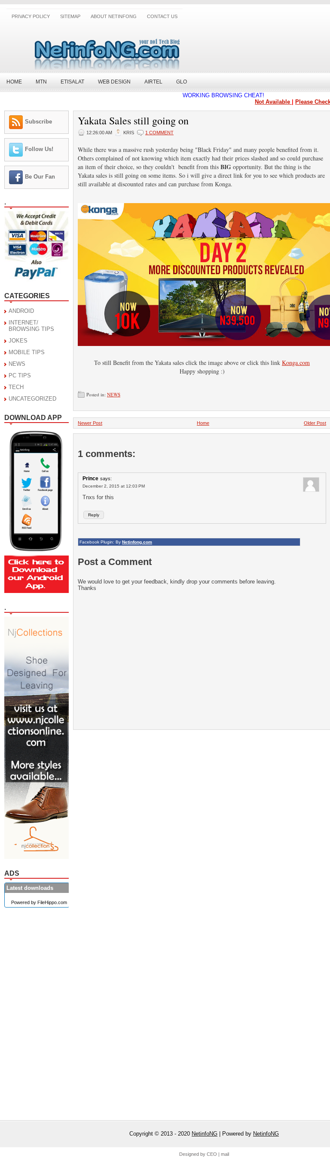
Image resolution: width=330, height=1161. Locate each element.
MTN (41, 82)
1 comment (159, 132)
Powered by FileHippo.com (39, 902)
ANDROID (21, 311)
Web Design (114, 82)
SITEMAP (70, 16)
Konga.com (296, 362)
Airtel (153, 82)
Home (14, 82)
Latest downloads (29, 888)
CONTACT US (162, 16)
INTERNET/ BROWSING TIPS (31, 325)
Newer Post (90, 423)
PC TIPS (20, 375)
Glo (181, 82)
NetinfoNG (204, 1133)
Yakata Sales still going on (133, 120)
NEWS (17, 364)
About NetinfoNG (114, 16)
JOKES (18, 340)
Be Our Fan (40, 176)
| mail (223, 1154)
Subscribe (38, 121)
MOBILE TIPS (27, 352)
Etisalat (72, 82)
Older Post (315, 423)
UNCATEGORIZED (32, 398)
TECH (16, 387)
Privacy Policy (31, 16)
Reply (93, 515)
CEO (212, 1154)
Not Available (269, 102)
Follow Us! (39, 149)
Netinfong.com (137, 542)
